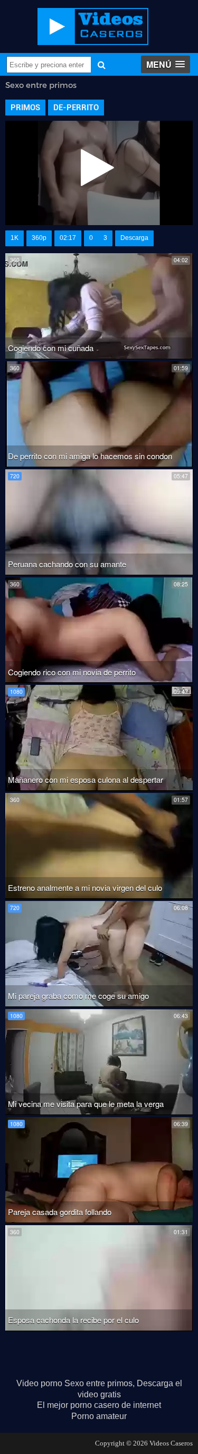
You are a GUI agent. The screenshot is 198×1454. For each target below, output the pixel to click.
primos (25, 107)
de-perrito (76, 107)
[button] (165, 64)
